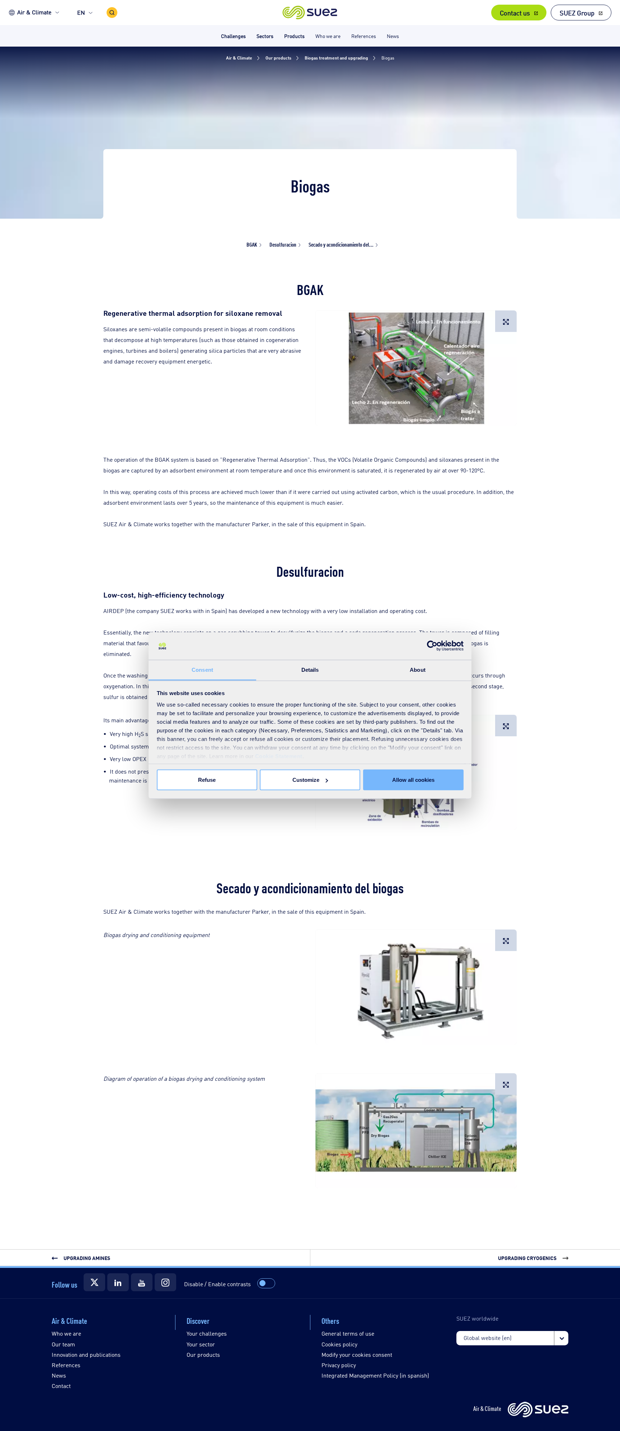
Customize (305, 780)
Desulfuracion (282, 244)
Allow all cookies (413, 780)
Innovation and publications (86, 1354)
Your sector (201, 1344)
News (59, 1375)
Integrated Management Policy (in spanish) (375, 1375)
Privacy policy (338, 1365)
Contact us (515, 12)
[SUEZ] (538, 1410)
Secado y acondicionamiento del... (341, 244)
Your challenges (207, 1333)
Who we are (66, 1333)
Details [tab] (310, 669)
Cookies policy (339, 1344)
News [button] (393, 35)
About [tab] (418, 669)
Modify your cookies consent (356, 1354)
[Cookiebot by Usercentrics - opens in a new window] (432, 646)
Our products (203, 1354)
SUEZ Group (577, 12)
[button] (310, 12)
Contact (61, 1385)
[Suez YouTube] (141, 1282)
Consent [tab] (202, 669)
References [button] (363, 35)
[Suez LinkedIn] (118, 1282)
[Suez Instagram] (165, 1282)
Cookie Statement (278, 756)
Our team (63, 1344)
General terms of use (347, 1333)
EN (81, 12)
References (66, 1365)
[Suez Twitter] (94, 1282)
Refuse (207, 780)
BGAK (251, 244)
